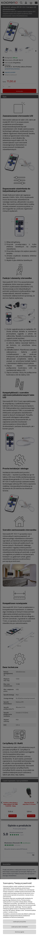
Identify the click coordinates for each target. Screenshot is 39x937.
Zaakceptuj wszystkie (19, 921)
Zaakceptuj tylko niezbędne (19, 926)
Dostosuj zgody (19, 932)
